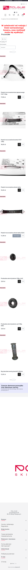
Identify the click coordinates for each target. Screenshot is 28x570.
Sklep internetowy (13, 567)
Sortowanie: (3, 44)
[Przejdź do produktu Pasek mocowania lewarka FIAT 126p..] (13, 119)
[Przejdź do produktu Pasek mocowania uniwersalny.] (13, 167)
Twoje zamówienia (7, 534)
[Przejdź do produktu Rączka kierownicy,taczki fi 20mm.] (13, 351)
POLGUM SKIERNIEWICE (9, 19)
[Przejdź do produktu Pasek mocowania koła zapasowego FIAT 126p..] (13, 72)
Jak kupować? (5, 546)
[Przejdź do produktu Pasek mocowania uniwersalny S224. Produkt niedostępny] (13, 212)
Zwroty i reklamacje (7, 524)
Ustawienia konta (6, 536)
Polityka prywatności (7, 554)
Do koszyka (19, 97)
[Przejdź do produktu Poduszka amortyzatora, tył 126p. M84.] (13, 304)
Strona (11, 51)
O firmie (3, 562)
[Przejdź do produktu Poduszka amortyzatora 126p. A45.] (13, 258)
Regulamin (4, 526)
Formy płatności (6, 544)
